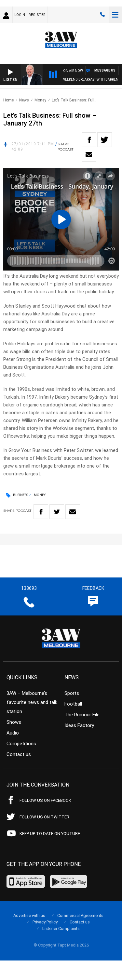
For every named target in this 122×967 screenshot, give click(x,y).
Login (19, 15)
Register (37, 15)
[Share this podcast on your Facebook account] (89, 139)
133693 (102, 15)
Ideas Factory (79, 725)
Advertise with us (29, 915)
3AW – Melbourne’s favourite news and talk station (32, 702)
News (24, 100)
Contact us (19, 754)
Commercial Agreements (80, 915)
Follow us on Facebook (45, 800)
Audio (13, 733)
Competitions (21, 744)
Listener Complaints (61, 928)
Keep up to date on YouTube (50, 833)
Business (20, 495)
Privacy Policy (45, 922)
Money (40, 100)
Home (8, 100)
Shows (14, 722)
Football (73, 704)
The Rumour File (82, 715)
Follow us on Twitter (44, 817)
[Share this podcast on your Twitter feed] (104, 139)
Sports (71, 693)
